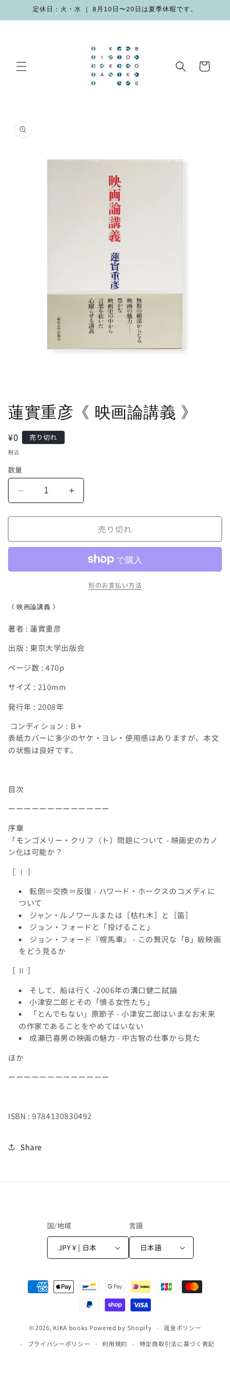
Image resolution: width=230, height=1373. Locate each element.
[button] (21, 66)
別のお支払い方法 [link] (115, 584)
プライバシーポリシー (59, 1343)
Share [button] (31, 1147)
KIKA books (70, 1327)
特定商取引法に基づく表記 (177, 1343)
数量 (15, 469)
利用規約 (114, 1343)
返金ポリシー (182, 1327)
